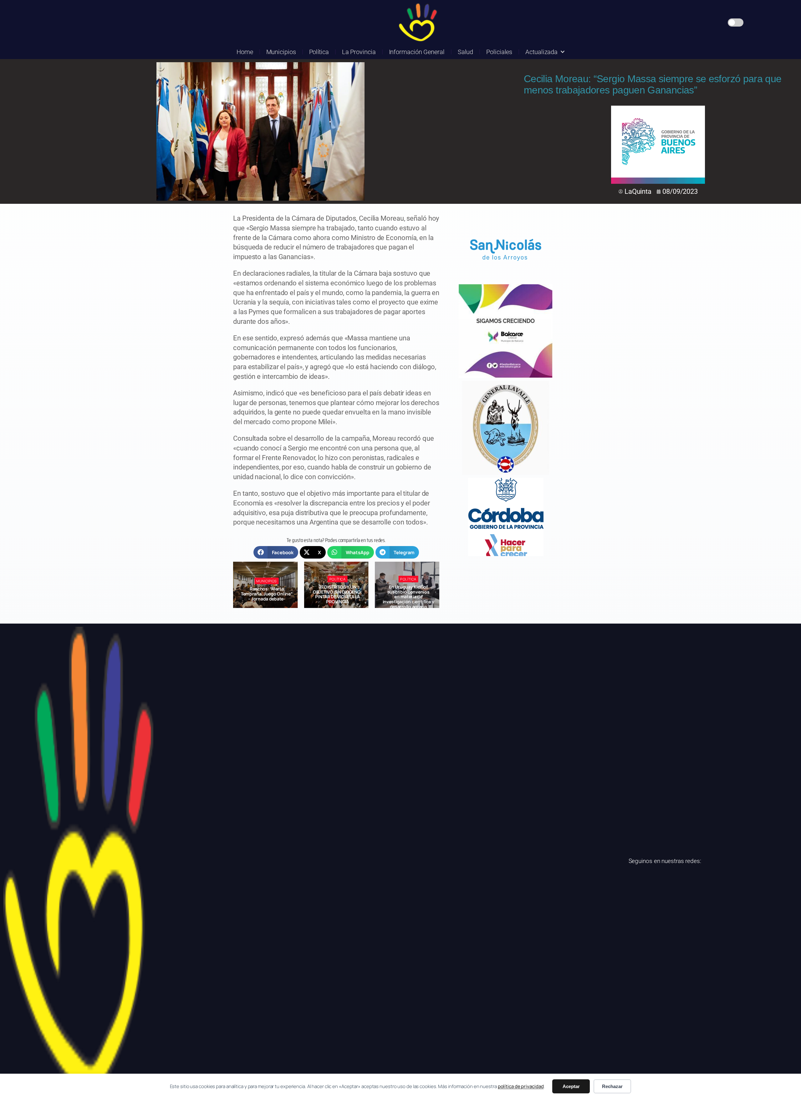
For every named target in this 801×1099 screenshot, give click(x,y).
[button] (275, 552)
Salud (465, 52)
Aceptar (571, 1086)
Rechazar (612, 1086)
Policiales (499, 52)
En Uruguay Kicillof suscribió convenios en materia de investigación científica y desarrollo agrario (337, 597)
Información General (417, 52)
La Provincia (359, 52)
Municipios (281, 52)
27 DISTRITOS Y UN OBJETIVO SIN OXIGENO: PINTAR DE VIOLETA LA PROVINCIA (266, 594)
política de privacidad (521, 1086)
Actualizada (541, 52)
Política (319, 52)
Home (245, 52)
